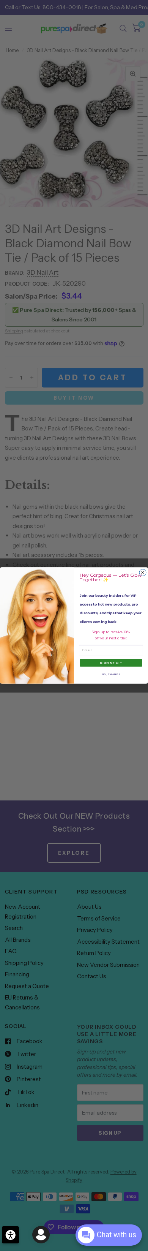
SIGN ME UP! (111, 663)
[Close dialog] (142, 572)
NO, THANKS (111, 674)
